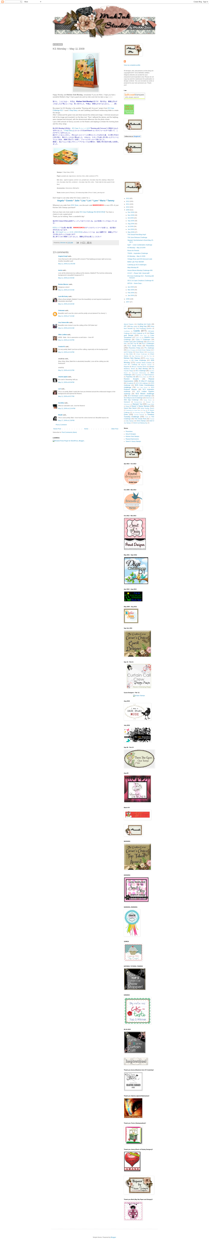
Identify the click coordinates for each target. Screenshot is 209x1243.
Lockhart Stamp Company (144, 362)
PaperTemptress (149, 374)
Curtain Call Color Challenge (133, 341)
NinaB (60, 415)
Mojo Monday (143, 368)
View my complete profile (132, 65)
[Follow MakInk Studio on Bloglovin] (132, 137)
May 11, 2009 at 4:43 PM (66, 352)
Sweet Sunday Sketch (147, 408)
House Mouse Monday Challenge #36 (140, 270)
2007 (128, 302)
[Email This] (81, 242)
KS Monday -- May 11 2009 (136, 256)
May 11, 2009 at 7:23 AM (66, 316)
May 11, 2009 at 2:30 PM (66, 340)
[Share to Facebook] (88, 242)
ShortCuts (149, 398)
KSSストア (57, 228)
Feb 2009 (131, 293)
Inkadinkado (150, 352)
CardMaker (127, 331)
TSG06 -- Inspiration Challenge (137, 253)
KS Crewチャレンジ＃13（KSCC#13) (69, 232)
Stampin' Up (137, 404)
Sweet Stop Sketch (130, 408)
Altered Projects (129, 324)
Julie (77, 200)
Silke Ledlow (62, 334)
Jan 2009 (131, 295)
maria (60, 270)
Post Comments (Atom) (69, 432)
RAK (150, 376)
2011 (128, 204)
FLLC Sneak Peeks (134, 346)
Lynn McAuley (63, 296)
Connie (69, 200)
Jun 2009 (131, 229)
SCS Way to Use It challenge (133, 398)
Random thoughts (131, 379)
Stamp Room (148, 400)
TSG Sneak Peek (140, 419)
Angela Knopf (62, 256)
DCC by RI (134, 343)
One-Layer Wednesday (139, 372)
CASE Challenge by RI (139, 333)
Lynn (95, 200)
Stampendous (138, 402)
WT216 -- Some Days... (135, 283)
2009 (128, 210)
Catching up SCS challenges (136, 265)
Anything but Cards (144, 324)
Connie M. (61, 346)
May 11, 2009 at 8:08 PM (66, 382)
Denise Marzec (63, 284)
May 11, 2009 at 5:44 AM (66, 290)
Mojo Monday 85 (132, 267)
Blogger (113, 1237)
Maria (102, 200)
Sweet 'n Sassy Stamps (140, 406)
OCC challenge (140, 371)
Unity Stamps (130, 421)
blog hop (143, 326)
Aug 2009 (131, 224)
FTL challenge (149, 348)
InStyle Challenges (141, 354)
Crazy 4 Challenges (143, 339)
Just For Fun (148, 356)
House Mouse (139, 352)
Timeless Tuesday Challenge (139, 415)
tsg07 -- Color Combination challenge (139, 245)
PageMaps (138, 374)
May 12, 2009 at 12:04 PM (66, 408)
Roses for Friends (133, 250)
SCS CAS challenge (142, 383)
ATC (125, 326)
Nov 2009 (131, 215)
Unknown (61, 310)
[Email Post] (77, 242)
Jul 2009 (131, 226)
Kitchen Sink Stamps (132, 358)
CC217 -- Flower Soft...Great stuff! (138, 273)
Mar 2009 (131, 290)
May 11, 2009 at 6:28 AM (66, 304)
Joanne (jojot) (62, 377)
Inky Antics (129, 354)
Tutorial (152, 419)
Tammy (110, 200)
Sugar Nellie (150, 404)
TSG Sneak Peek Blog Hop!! (136, 234)
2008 (128, 299)
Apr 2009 (131, 287)
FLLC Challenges (148, 343)
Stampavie (127, 402)
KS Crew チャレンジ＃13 (81, 128)
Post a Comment (61, 425)
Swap (127, 406)
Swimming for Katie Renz (133, 410)
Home (86, 429)
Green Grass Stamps (144, 350)
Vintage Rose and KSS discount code (139, 259)
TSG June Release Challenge (137, 237)
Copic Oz (138, 337)
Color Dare (143, 335)
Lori (89, 200)
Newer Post (57, 429)
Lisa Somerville (63, 322)
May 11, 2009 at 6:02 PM (66, 370)
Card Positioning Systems (144, 328)
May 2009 (131, 232)
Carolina (61, 403)
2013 (128, 198)
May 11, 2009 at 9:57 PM (66, 396)
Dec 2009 (131, 212)
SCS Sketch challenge (144, 394)
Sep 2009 (131, 221)
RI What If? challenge (146, 381)
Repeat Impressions (132, 439)
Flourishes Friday (134, 348)
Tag (144, 410)
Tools (146, 416)
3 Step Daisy (73, 110)
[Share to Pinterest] (90, 242)
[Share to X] (86, 242)
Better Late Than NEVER (135, 262)
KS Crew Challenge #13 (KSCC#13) (92, 212)
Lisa (83, 200)
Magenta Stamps (146, 364)
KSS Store (74, 205)
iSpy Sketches (136, 356)
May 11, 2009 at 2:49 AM (66, 278)
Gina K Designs (131, 350)
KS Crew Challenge (139, 360)
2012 (128, 201)
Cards (137, 331)
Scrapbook (130, 383)
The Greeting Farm (137, 412)
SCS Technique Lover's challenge (139, 396)
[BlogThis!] (83, 242)
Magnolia (126, 366)
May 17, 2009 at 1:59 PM (66, 420)
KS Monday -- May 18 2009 (136, 248)
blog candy (133, 326)
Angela (60, 200)
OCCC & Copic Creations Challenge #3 (140, 280)
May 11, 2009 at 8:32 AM (66, 328)
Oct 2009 (131, 218)
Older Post (114, 429)
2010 (128, 207)
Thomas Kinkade (139, 414)
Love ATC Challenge (130, 364)
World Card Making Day (140, 423)
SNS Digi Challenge (131, 400)
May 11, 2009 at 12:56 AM (66, 264)
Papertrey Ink (130, 377)
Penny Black (142, 376)
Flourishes (150, 346)
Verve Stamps (141, 421)
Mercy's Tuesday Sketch (139, 366)
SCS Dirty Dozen (142, 387)
